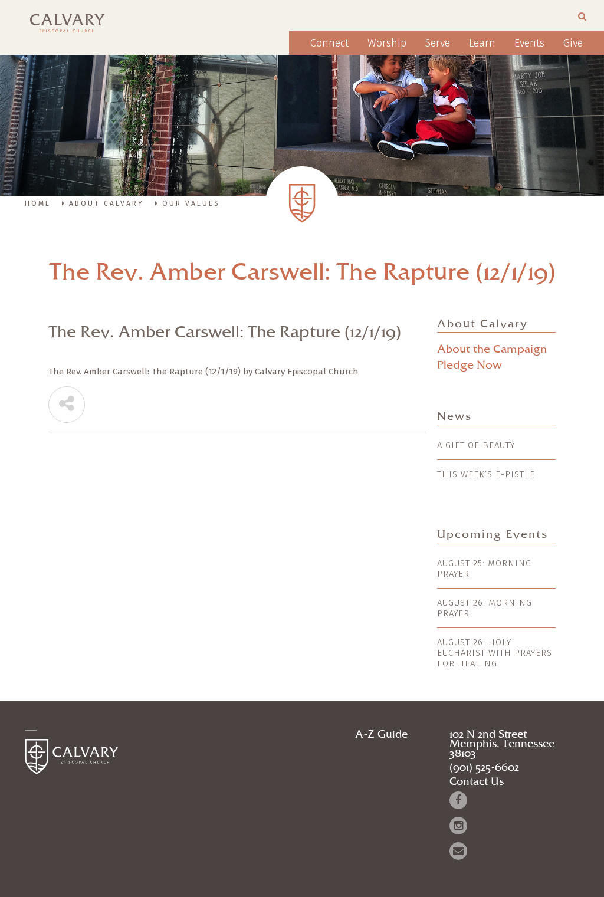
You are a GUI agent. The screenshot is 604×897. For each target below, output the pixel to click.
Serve (437, 43)
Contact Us (476, 782)
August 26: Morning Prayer (484, 608)
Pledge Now (469, 365)
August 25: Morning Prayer (484, 568)
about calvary (106, 203)
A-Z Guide (381, 735)
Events (529, 43)
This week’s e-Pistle (486, 474)
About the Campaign (492, 349)
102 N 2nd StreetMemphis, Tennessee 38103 (501, 744)
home (38, 203)
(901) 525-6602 (484, 768)
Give (573, 43)
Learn (482, 43)
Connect (329, 43)
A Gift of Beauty (476, 445)
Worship (386, 43)
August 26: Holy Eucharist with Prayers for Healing (494, 653)
